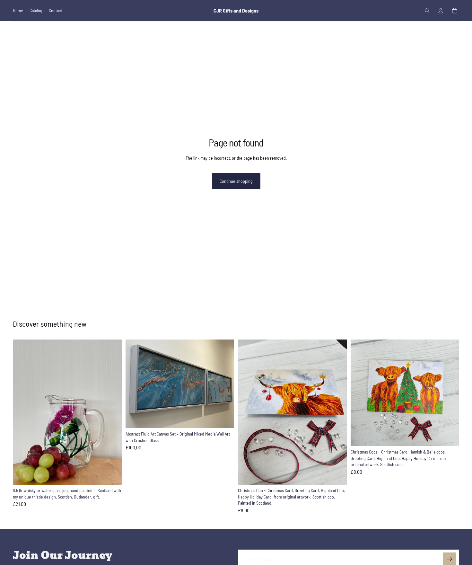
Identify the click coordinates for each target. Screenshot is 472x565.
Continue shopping (236, 181)
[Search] (427, 11)
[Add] (112, 475)
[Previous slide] (135, 384)
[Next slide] (224, 384)
